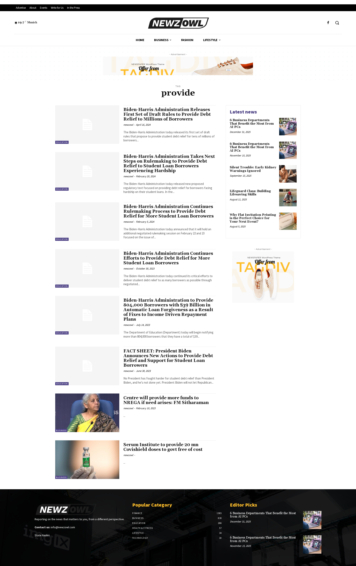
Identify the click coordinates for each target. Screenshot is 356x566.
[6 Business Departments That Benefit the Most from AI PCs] (288, 126)
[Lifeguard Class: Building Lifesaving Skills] (288, 197)
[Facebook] (328, 23)
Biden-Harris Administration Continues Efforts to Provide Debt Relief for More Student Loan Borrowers (168, 258)
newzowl (128, 124)
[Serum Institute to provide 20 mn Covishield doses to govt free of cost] (87, 459)
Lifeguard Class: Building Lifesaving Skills (250, 193)
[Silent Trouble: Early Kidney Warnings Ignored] (288, 174)
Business (61, 430)
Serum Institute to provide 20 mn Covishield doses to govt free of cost (163, 447)
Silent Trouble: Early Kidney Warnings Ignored (253, 169)
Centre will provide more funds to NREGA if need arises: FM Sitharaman (166, 400)
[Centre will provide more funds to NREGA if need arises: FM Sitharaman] (87, 412)
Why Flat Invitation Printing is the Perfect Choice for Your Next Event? (253, 218)
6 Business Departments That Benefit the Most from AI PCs (252, 123)
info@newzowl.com (63, 527)
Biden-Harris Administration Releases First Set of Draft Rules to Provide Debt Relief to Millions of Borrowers (167, 114)
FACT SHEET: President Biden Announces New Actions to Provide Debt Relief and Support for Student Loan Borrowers (168, 358)
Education (62, 142)
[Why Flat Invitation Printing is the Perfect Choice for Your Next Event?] (288, 221)
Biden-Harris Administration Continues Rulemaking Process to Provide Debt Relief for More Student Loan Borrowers (168, 211)
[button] (337, 23)
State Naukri (42, 535)
